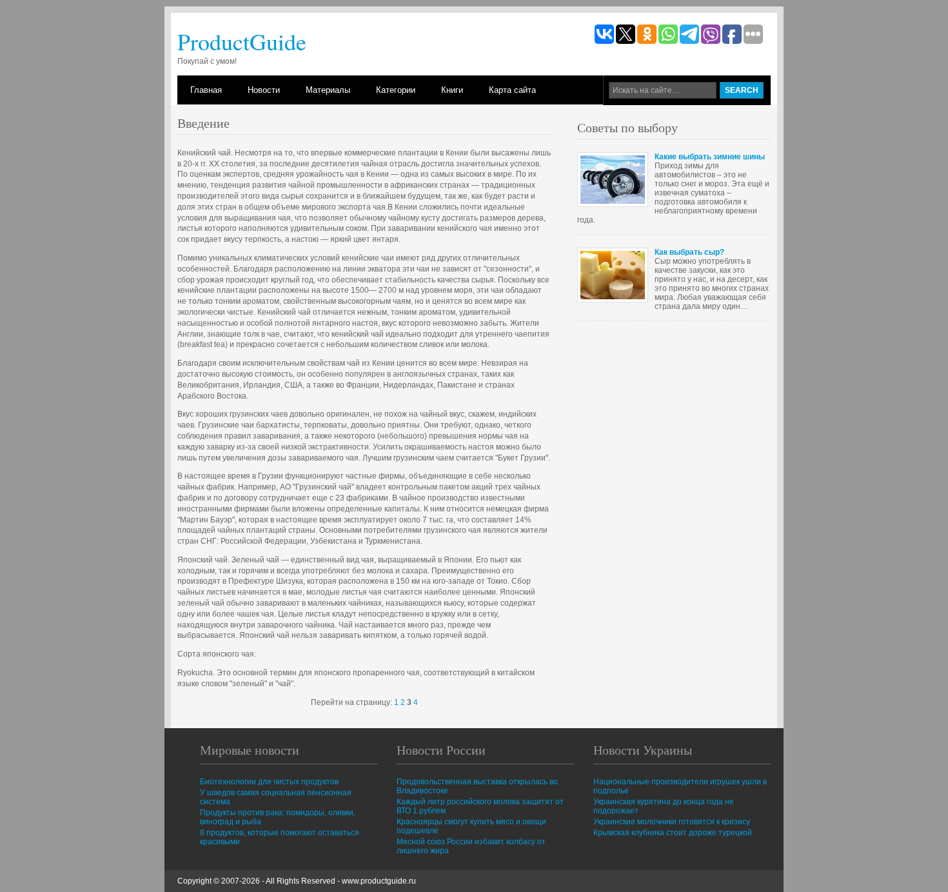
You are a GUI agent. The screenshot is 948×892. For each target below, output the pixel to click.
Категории (395, 90)
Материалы (328, 90)
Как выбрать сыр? (689, 252)
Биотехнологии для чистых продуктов (269, 781)
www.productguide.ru (379, 881)
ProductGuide (241, 41)
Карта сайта (512, 90)
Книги (452, 90)
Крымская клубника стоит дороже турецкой (672, 832)
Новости (264, 90)
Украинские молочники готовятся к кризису (671, 821)
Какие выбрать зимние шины (710, 156)
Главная (206, 90)
